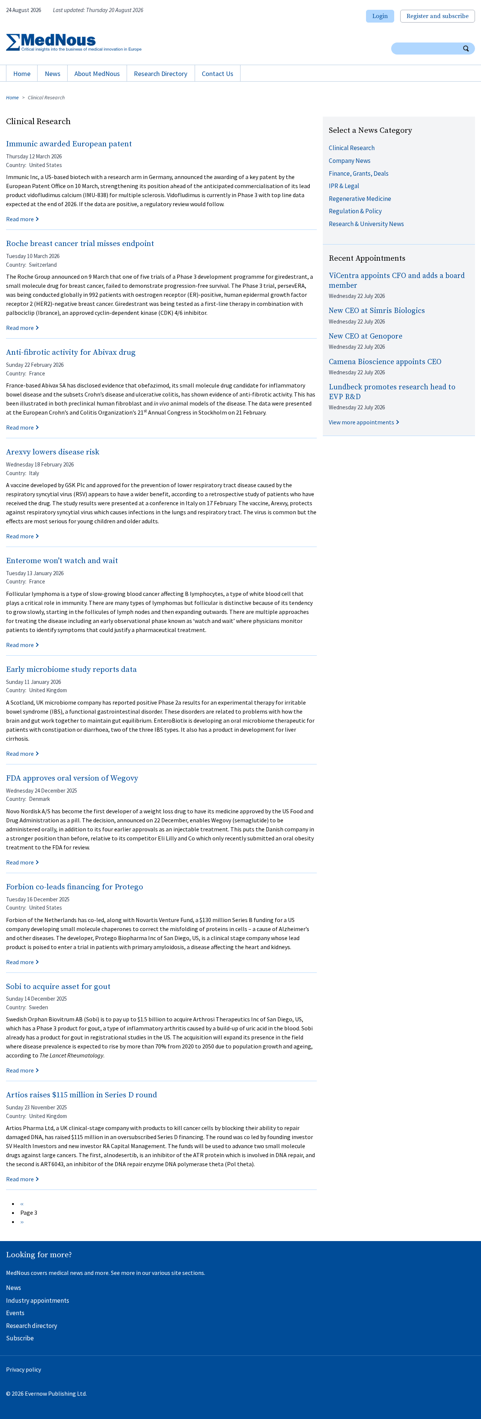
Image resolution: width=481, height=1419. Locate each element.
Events (15, 1313)
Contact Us (217, 73)
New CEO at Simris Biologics (377, 311)
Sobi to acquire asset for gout (58, 987)
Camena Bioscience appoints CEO (385, 362)
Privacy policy (23, 1369)
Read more (20, 219)
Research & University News (366, 224)
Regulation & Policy (355, 211)
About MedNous (97, 73)
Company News (350, 160)
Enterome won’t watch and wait (62, 561)
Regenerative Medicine (360, 198)
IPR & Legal (344, 186)
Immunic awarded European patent (69, 144)
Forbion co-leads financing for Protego (74, 887)
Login (380, 16)
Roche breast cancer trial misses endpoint (80, 244)
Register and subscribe (438, 16)
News (53, 73)
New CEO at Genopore (365, 336)
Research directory (31, 1326)
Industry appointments (37, 1300)
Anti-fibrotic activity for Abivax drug (71, 352)
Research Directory (161, 73)
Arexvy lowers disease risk (52, 452)
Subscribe (20, 1338)
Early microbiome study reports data (71, 670)
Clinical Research (352, 148)
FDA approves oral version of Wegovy (72, 778)
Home (21, 73)
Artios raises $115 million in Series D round (81, 1095)
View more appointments (361, 422)
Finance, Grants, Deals (359, 173)
